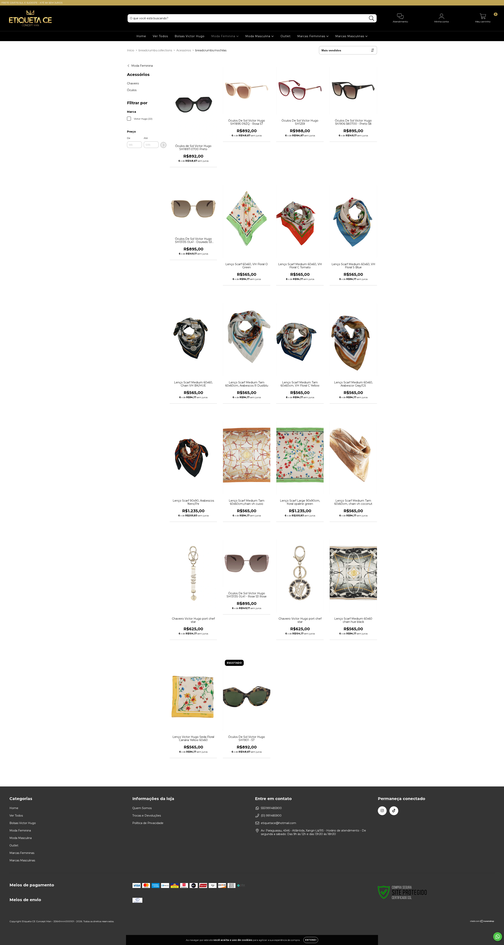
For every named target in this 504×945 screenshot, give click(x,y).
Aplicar (163, 145)
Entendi (310, 940)
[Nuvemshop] (482, 921)
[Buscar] (371, 18)
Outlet (286, 36)
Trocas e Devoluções (146, 815)
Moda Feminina (223, 36)
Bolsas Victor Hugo (190, 36)
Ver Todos (160, 36)
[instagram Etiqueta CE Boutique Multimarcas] (382, 810)
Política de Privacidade (147, 823)
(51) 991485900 (271, 815)
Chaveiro (133, 83)
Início (130, 50)
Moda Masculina (258, 36)
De (128, 138)
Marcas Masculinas (350, 36)
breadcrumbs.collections (155, 50)
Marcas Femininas (311, 36)
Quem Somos (142, 808)
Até (146, 138)
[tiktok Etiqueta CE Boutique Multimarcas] (393, 810)
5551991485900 (271, 808)
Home (141, 36)
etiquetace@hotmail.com (278, 823)
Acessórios (183, 50)
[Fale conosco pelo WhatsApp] (497, 936)
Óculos (131, 90)
